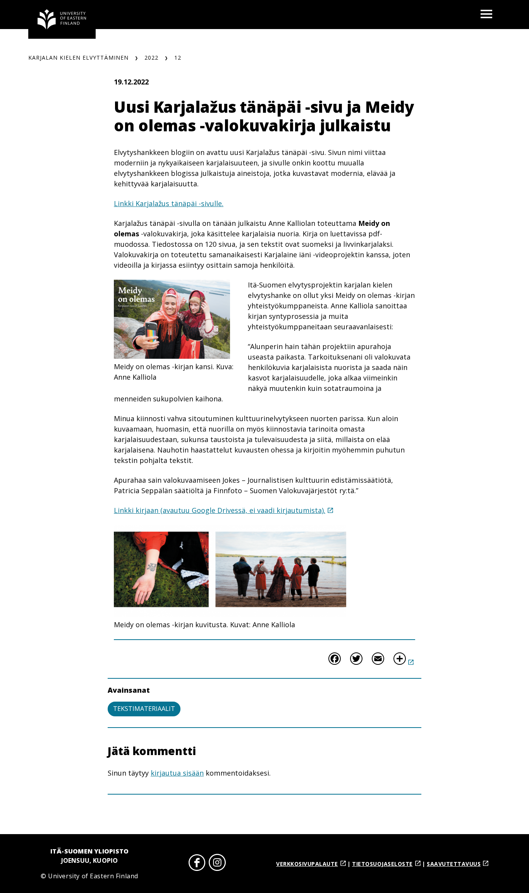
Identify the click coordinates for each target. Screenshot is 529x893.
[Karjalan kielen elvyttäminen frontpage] (62, 19)
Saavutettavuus (454, 863)
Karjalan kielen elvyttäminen (78, 57)
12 (177, 57)
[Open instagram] (217, 864)
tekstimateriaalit (144, 708)
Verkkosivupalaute (307, 863)
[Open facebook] (197, 864)
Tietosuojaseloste (382, 863)
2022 (151, 57)
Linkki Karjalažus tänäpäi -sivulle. (168, 203)
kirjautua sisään (177, 773)
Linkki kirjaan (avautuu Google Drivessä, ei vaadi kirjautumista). (219, 510)
